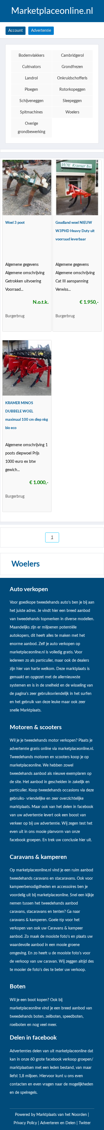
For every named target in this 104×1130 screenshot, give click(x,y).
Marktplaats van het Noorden (62, 1115)
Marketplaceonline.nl (52, 11)
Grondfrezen (72, 67)
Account (15, 31)
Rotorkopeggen (72, 90)
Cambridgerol (72, 56)
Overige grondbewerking (31, 128)
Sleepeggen (72, 101)
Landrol (31, 78)
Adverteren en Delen (57, 1123)
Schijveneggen (31, 101)
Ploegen (31, 90)
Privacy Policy (26, 1123)
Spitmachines (31, 112)
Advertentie (41, 31)
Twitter (85, 1123)
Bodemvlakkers (31, 56)
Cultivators (31, 67)
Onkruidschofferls (72, 78)
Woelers (72, 112)
